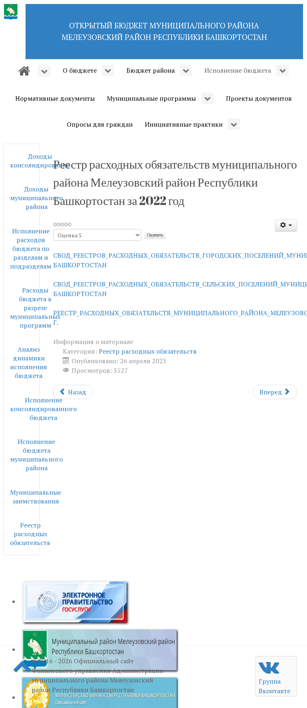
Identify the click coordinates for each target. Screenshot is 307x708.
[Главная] (34, 71)
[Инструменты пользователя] (286, 225)
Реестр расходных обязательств (148, 351)
